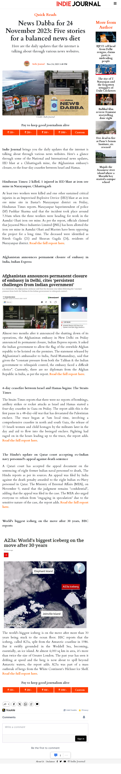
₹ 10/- (11, 132)
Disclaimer (50, 761)
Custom (80, 132)
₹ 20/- (28, 132)
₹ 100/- (63, 132)
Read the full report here (46, 243)
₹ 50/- (45, 132)
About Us (40, 761)
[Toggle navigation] (115, 3)
